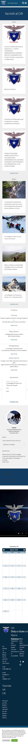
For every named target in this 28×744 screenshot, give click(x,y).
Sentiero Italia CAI (14, 358)
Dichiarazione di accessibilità (14, 653)
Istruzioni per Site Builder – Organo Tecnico (5, 713)
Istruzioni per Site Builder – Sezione (5, 704)
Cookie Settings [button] (6, 740)
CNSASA (14, 428)
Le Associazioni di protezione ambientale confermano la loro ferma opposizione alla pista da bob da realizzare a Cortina (13, 205)
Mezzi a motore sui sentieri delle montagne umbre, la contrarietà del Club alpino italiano (13, 267)
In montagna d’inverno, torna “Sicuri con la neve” (12, 237)
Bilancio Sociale (22, 655)
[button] (14, 412)
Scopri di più (14, 325)
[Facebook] (20, 662)
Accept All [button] (14, 740)
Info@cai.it (5, 675)
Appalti (13, 647)
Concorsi (13, 649)
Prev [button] (1, 390)
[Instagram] (20, 664)
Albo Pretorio (13, 644)
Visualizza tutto (14, 173)
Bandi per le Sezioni (10, 89)
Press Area (21, 640)
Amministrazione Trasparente (14, 640)
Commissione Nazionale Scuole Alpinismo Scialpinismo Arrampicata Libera (14, 431)
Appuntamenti (23, 645)
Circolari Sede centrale (22, 649)
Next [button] (27, 390)
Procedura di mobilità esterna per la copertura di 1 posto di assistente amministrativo (13, 121)
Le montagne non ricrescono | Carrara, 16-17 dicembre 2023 (13, 296)
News (7, 391)
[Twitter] (23, 662)
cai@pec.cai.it (6, 679)
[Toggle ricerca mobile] (23, 3)
